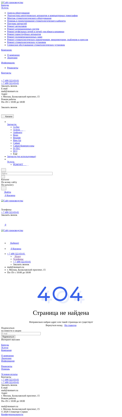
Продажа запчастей (17, 23)
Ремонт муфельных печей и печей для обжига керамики (35, 31)
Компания (6, 350)
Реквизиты (12, 68)
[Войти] (2, 221)
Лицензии (12, 57)
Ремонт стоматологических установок (26, 42)
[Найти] (3, 188)
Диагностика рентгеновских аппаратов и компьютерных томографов (42, 15)
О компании (13, 55)
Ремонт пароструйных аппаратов (24, 34)
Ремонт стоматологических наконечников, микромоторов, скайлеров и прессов (47, 39)
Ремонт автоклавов (17, 26)
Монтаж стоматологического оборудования (29, 18)
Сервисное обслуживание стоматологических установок (36, 45)
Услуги (4, 347)
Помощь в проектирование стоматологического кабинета (36, 21)
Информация (7, 361)
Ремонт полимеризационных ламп (24, 37)
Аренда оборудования (18, 13)
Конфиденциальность (12, 414)
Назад (17, 256)
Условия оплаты (9, 374)
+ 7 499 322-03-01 (10, 80)
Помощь (5, 369)
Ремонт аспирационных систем (23, 29)
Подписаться (8, 337)
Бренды (5, 345)
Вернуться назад (54, 325)
